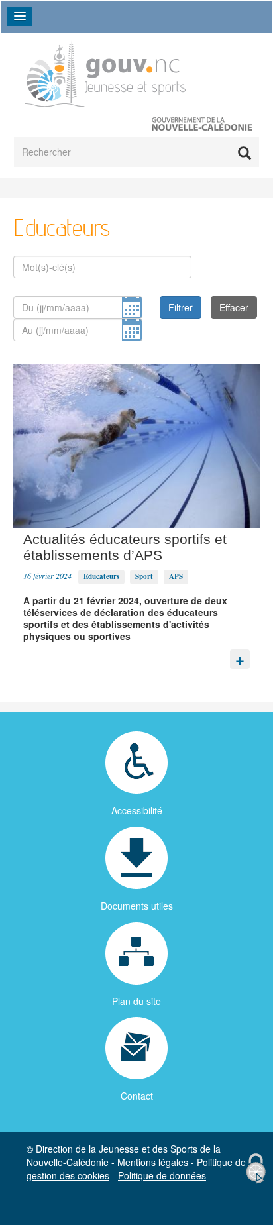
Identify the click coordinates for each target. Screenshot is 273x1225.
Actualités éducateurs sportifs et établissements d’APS (125, 546)
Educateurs (101, 576)
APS (176, 576)
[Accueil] (105, 73)
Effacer (233, 307)
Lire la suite (240, 656)
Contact (137, 1095)
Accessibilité (136, 810)
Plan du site (136, 1001)
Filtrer (180, 307)
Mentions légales (152, 1162)
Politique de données (162, 1175)
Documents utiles (137, 905)
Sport (144, 576)
